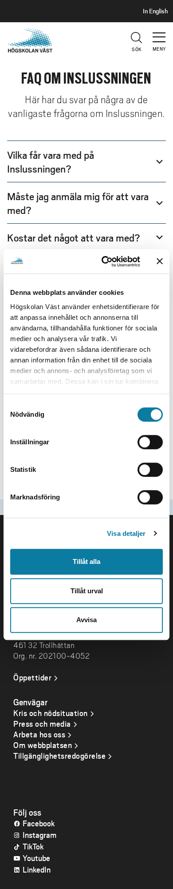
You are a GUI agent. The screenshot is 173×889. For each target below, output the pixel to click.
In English (155, 11)
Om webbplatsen (42, 745)
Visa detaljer (126, 533)
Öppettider (32, 677)
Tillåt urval (87, 591)
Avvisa (86, 620)
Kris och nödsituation (50, 713)
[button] (160, 33)
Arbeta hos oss (39, 734)
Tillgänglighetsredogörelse (59, 755)
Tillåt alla (86, 561)
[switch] (150, 442)
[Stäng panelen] (160, 261)
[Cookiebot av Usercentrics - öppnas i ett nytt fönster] (105, 261)
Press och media (42, 723)
